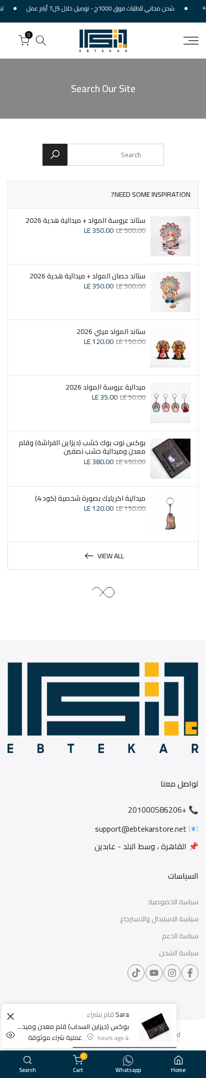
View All (111, 555)
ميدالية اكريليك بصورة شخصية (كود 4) (90, 498)
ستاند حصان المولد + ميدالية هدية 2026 (88, 275)
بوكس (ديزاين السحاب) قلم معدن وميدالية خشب (72, 1026)
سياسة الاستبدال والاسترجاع (159, 919)
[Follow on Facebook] (190, 972)
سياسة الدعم (180, 936)
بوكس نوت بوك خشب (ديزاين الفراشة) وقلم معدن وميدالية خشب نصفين (82, 447)
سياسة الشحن (178, 953)
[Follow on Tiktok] (136, 972)
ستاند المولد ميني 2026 (111, 331)
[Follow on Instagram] (172, 972)
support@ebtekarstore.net (140, 828)
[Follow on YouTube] (154, 972)
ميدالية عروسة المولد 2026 (106, 387)
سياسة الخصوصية (173, 902)
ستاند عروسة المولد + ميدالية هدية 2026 (86, 220)
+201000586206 (157, 809)
